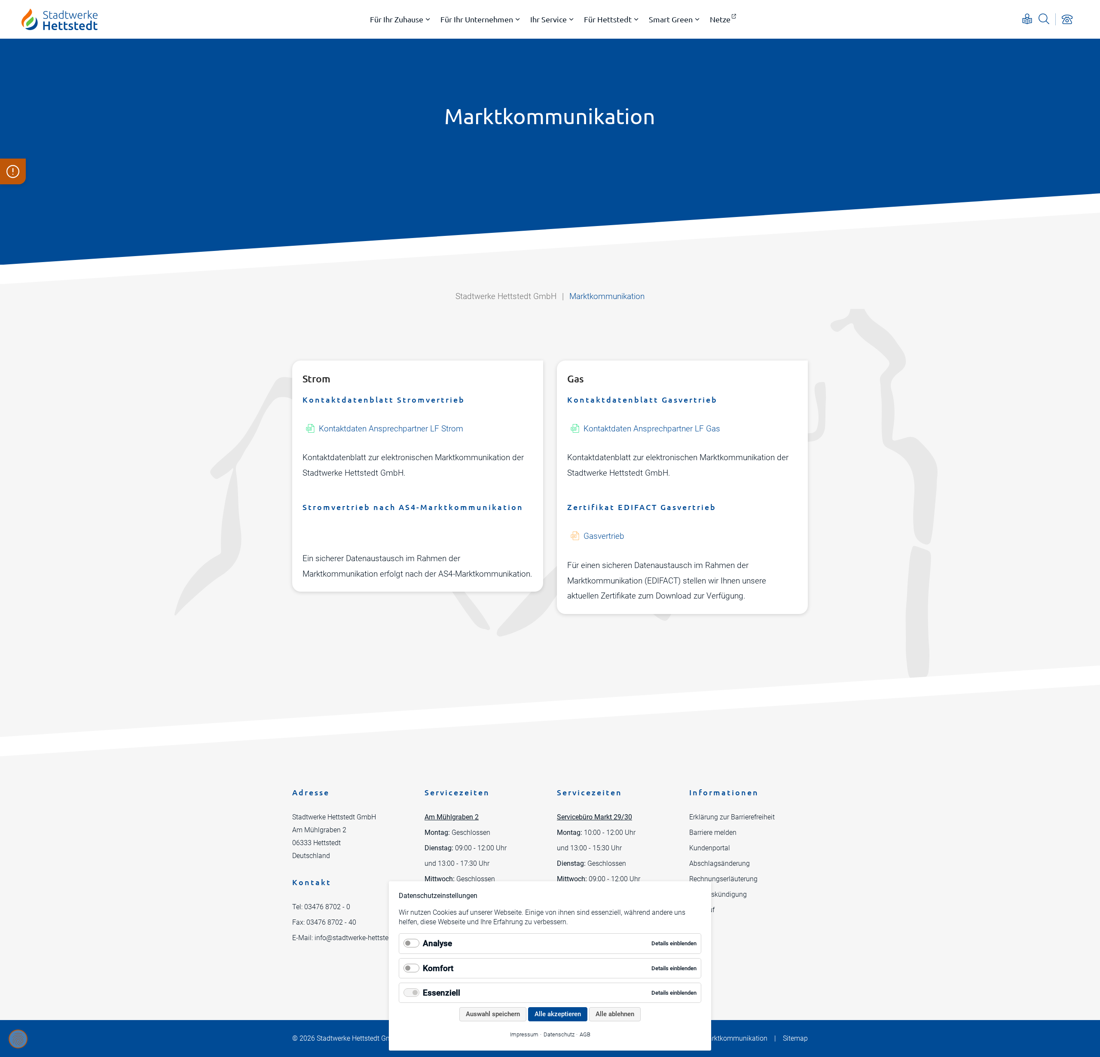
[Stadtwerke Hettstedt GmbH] (59, 19)
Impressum (524, 1034)
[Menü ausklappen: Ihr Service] (571, 19)
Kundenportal (709, 848)
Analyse (437, 943)
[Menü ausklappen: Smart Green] (697, 19)
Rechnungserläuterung (723, 879)
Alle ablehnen (615, 1014)
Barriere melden (712, 832)
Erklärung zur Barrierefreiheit (732, 817)
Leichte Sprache (1027, 18)
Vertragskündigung (718, 894)
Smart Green (671, 19)
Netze (720, 19)
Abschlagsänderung (719, 863)
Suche (1044, 18)
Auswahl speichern (493, 1014)
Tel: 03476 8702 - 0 (321, 907)
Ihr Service (548, 19)
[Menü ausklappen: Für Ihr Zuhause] (428, 19)
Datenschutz (559, 1034)
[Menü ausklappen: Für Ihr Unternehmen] (518, 19)
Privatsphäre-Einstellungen (18, 1039)
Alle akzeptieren (558, 1014)
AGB (585, 1034)
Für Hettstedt (608, 19)
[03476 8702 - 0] (1067, 19)
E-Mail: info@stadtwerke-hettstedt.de (347, 938)
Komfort (438, 968)
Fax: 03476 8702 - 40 (324, 922)
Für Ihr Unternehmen (476, 19)
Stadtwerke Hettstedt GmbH (505, 296)
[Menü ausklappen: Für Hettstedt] (636, 19)
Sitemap (795, 1038)
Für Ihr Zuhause (396, 19)
